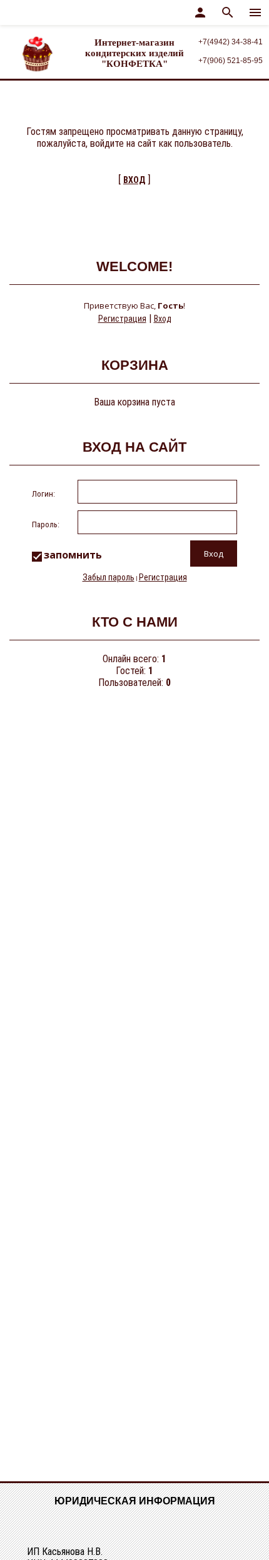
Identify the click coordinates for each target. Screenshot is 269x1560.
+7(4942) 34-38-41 (230, 41)
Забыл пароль (108, 577)
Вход (162, 319)
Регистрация (122, 319)
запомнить (73, 555)
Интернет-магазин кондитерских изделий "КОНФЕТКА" (134, 53)
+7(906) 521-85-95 (230, 60)
